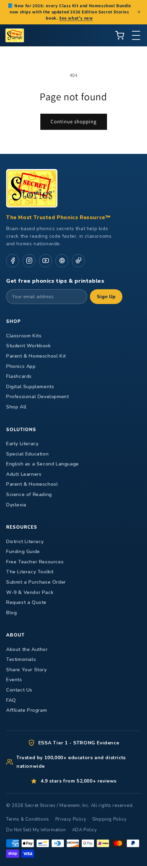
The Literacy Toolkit (30, 572)
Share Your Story (26, 669)
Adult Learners (23, 474)
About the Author (27, 649)
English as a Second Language (42, 464)
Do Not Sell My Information (36, 830)
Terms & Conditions (27, 819)
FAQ (11, 700)
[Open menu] (136, 35)
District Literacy (24, 541)
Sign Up (106, 296)
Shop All (16, 407)
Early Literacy (22, 443)
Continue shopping (74, 121)
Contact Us (19, 690)
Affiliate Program (26, 710)
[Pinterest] (61, 260)
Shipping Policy (109, 819)
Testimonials (21, 659)
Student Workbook (28, 345)
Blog (11, 612)
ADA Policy (84, 830)
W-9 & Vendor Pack (29, 592)
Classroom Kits (23, 336)
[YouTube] (45, 260)
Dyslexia (16, 505)
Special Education (27, 454)
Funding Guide (23, 551)
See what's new (76, 18)
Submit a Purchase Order (36, 582)
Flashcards (19, 376)
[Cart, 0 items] (119, 35)
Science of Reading (29, 494)
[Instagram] (29, 260)
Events (14, 679)
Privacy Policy (70, 819)
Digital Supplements (30, 386)
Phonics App (21, 366)
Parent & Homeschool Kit (36, 356)
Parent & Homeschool (32, 484)
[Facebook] (12, 260)
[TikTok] (78, 260)
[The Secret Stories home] (14, 35)
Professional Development (37, 396)
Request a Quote (26, 602)
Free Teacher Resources (35, 562)
